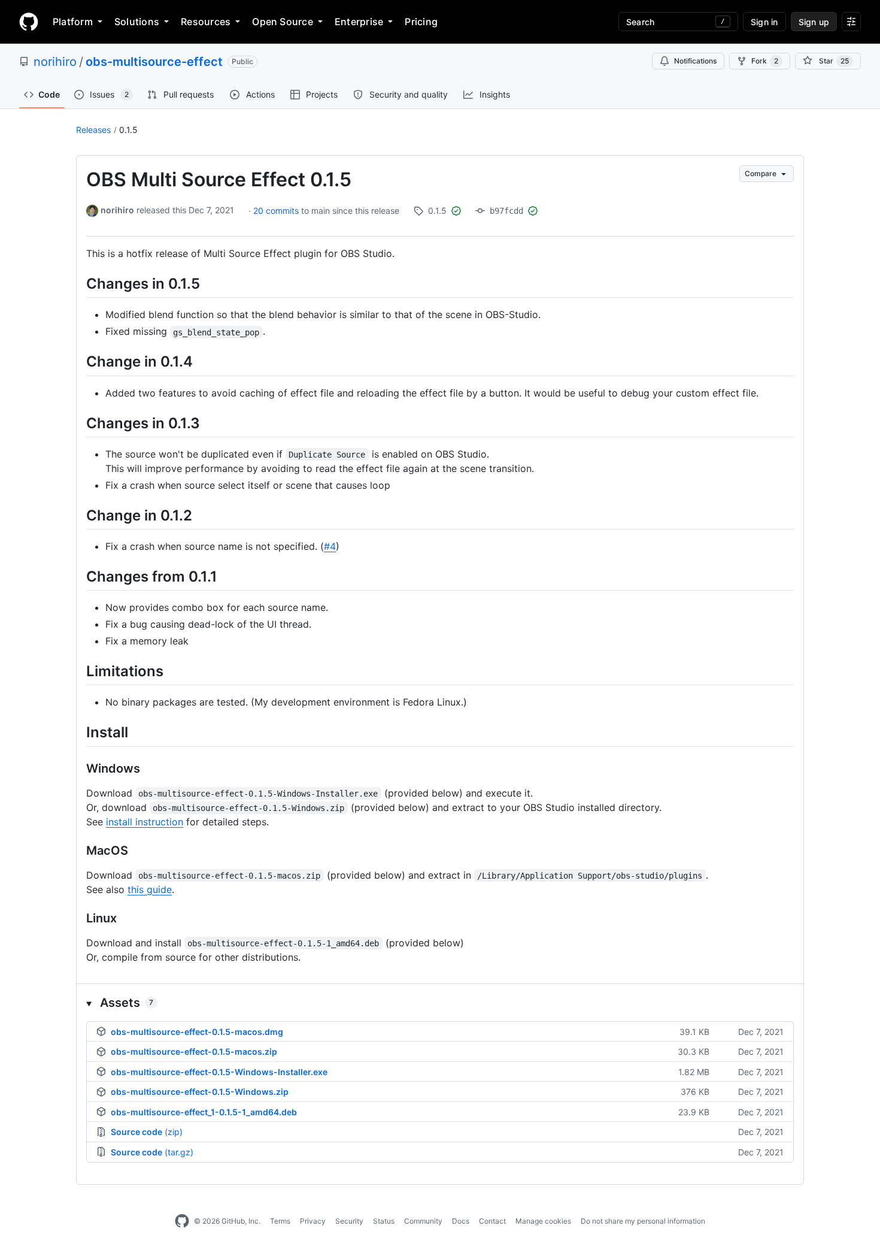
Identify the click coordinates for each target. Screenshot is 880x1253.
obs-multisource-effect (154, 62)
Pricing (421, 22)
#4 (330, 546)
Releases (93, 130)
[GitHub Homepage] (182, 1221)
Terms (280, 1220)
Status (384, 1220)
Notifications (695, 60)
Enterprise (359, 22)
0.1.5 (128, 130)
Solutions (136, 22)
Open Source (282, 22)
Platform (73, 22)
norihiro (55, 62)
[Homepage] (28, 21)
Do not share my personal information (643, 1220)
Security (349, 1220)
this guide (150, 889)
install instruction (144, 822)
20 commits (277, 210)
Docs (460, 1220)
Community (423, 1220)
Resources (205, 22)
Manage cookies (543, 1220)
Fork (764, 60)
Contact (492, 1220)
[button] (440, 1003)
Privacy (313, 1220)
